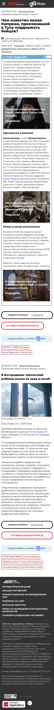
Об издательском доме (16, 586)
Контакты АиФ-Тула (14, 605)
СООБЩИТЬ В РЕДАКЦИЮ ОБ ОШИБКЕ (23, 615)
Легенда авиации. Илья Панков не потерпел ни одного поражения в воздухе (26, 206)
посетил (45, 62)
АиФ (29, 418)
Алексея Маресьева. (13, 176)
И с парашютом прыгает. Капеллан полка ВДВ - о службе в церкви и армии (26, 284)
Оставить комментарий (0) (23, 325)
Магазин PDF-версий (14, 590)
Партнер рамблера (26, 696)
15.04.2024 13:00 (8, 11)
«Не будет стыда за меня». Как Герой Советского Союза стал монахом (25, 112)
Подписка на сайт (13, 601)
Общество (19, 45)
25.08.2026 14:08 (9, 365)
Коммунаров (35, 431)
